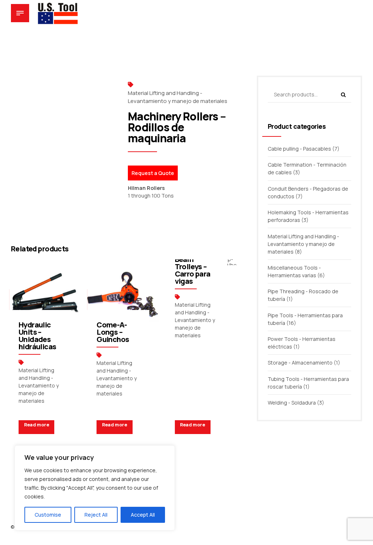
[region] (95, 487)
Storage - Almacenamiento (300, 362)
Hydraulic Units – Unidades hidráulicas (37, 335)
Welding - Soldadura (292, 402)
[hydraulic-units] (45, 295)
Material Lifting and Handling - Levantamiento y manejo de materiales (177, 97)
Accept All (143, 514)
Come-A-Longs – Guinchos (113, 332)
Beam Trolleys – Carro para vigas (193, 270)
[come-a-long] (123, 295)
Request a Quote (152, 173)
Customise (48, 514)
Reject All (96, 514)
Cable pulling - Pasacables (299, 148)
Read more (36, 425)
